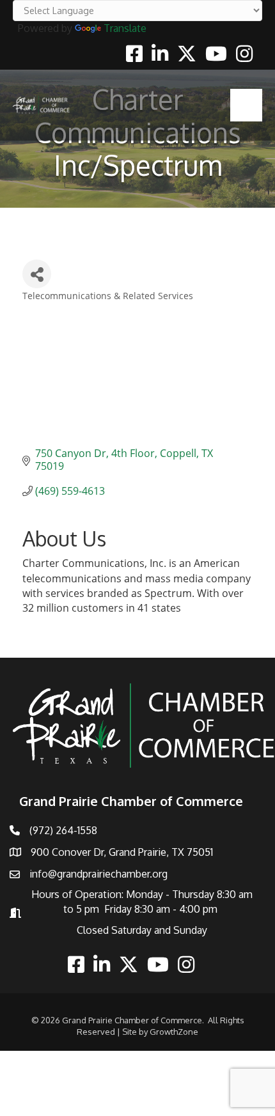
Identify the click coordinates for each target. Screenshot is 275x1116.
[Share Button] (36, 274)
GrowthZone (174, 1032)
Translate (125, 28)
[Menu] (246, 105)
